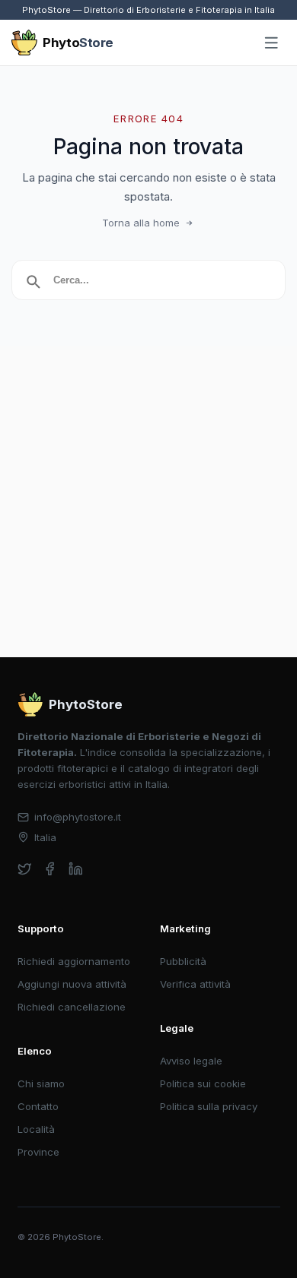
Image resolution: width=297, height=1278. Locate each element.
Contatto (38, 1106)
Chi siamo (41, 1083)
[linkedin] (76, 869)
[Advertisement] (148, 501)
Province (38, 1152)
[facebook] (50, 869)
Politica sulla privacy (208, 1106)
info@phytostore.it (77, 817)
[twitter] (25, 869)
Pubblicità (183, 961)
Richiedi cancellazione (72, 1007)
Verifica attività (195, 984)
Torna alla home (141, 223)
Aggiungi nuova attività (72, 984)
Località (36, 1129)
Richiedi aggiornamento (74, 961)
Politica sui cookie (203, 1083)
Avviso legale (191, 1061)
